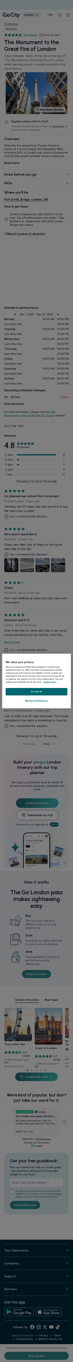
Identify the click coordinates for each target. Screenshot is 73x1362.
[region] (36, 681)
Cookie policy (50, 682)
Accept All (36, 691)
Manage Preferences (36, 700)
